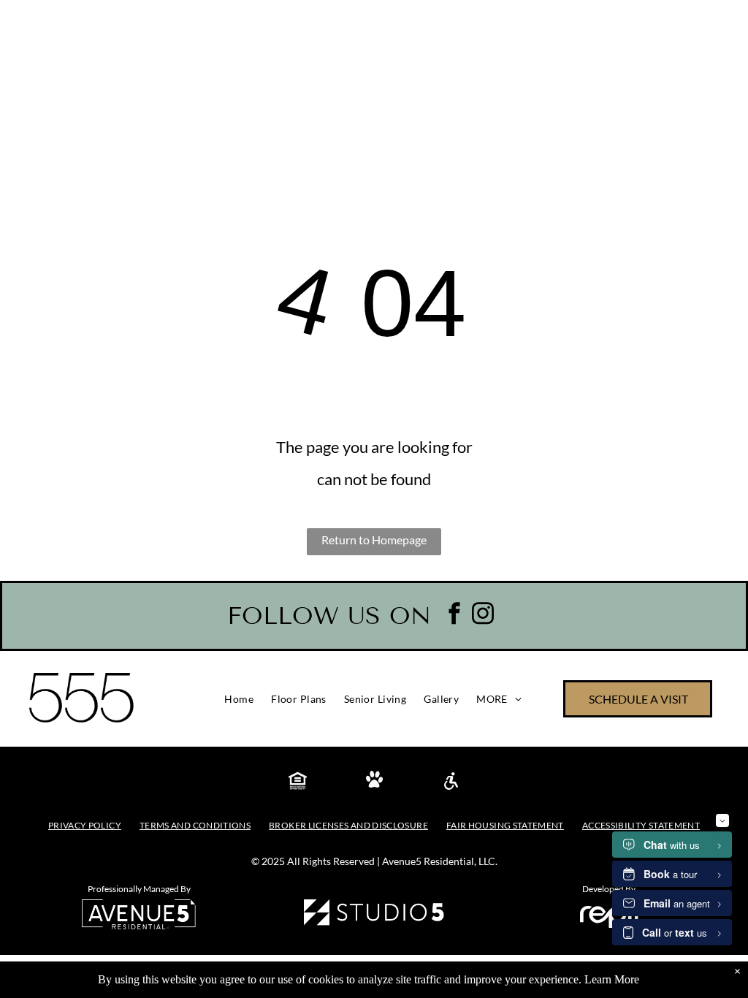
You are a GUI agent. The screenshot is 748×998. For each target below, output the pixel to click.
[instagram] (483, 615)
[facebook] (454, 615)
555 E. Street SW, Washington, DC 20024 (243, 26)
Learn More (611, 979)
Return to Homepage (374, 539)
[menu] (716, 117)
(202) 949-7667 (56, 25)
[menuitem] (238, 699)
